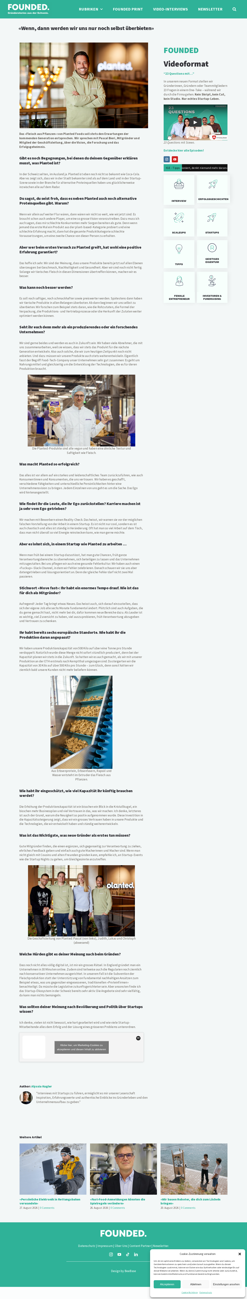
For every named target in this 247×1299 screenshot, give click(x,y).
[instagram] (111, 1254)
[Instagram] (167, 159)
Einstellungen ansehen (226, 1284)
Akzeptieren (167, 1284)
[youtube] (119, 1254)
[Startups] (212, 189)
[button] (240, 1254)
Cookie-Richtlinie (190, 1292)
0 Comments (47, 1207)
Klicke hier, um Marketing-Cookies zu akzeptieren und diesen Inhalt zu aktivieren (81, 1047)
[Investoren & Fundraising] (212, 287)
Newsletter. (161, 1246)
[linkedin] (136, 1254)
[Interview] (179, 190)
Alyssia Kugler (41, 1086)
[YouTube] (175, 159)
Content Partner (140, 1246)
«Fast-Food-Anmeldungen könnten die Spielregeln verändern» (123, 1169)
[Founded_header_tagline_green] (28, 3)
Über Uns (121, 1246)
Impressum (105, 1246)
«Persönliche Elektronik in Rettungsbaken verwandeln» (53, 1169)
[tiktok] (127, 1254)
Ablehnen (195, 1284)
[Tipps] (179, 254)
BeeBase (130, 1271)
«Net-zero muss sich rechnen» (205, 168)
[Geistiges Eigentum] (212, 254)
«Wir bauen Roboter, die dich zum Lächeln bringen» (194, 1169)
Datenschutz (205, 1292)
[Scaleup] (179, 222)
